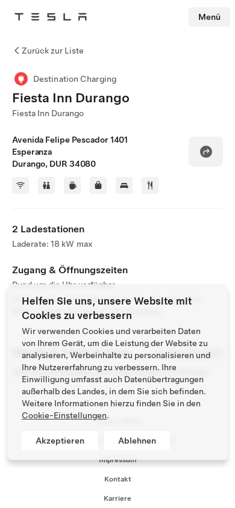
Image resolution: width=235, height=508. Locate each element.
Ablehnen (137, 440)
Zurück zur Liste (53, 50)
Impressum (117, 460)
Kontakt (117, 479)
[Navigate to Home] (50, 17)
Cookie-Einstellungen (64, 415)
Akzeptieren (60, 440)
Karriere (117, 498)
